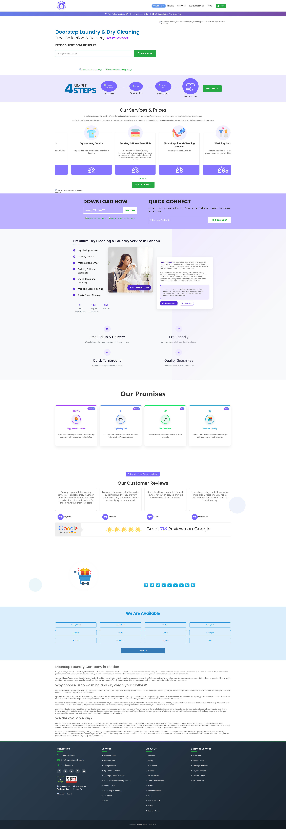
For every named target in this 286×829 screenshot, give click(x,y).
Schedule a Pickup (170, 303)
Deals (106, 801)
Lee (210, 640)
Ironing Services (110, 766)
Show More (143, 651)
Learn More (188, 303)
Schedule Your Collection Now (143, 474)
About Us (151, 755)
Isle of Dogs (121, 640)
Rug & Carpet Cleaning (112, 791)
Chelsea (165, 625)
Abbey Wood (76, 625)
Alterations (108, 796)
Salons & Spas (198, 760)
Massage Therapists (200, 766)
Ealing (165, 633)
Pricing (170, 6)
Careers (151, 771)
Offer (150, 786)
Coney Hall (210, 625)
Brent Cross (121, 625)
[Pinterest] (77, 771)
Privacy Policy (153, 776)
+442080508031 (68, 755)
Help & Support (154, 801)
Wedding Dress (109, 786)
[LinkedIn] (71, 771)
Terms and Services (156, 781)
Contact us (152, 766)
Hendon (76, 640)
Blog (209, 6)
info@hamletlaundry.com (72, 760)
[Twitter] (65, 771)
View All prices (143, 184)
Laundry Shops (154, 811)
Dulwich (120, 633)
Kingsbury (165, 640)
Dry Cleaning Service (112, 771)
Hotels (150, 806)
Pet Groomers (198, 781)
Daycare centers (199, 771)
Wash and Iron (109, 760)
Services (181, 6)
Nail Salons (197, 755)
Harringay (210, 633)
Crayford (76, 633)
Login (222, 6)
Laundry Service (110, 755)
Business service (196, 6)
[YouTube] (84, 771)
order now (212, 88)
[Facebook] (59, 771)
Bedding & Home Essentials (114, 776)
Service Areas (67, 765)
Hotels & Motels (199, 776)
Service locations (155, 791)
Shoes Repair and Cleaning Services (117, 781)
